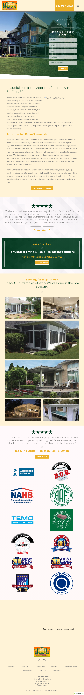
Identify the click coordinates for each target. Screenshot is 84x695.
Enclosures (24, 667)
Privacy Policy (57, 670)
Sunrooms (10, 667)
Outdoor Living (40, 667)
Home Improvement (70, 667)
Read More (42, 456)
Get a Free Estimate (42, 188)
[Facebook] (39, 659)
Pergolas (54, 667)
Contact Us (42, 670)
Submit (63, 68)
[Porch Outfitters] (9, 5)
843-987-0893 (64, 5)
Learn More (42, 262)
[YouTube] (44, 659)
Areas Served (27, 670)
